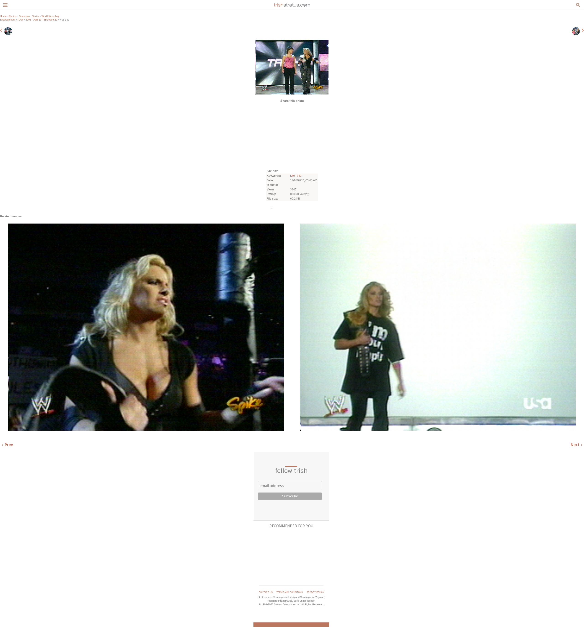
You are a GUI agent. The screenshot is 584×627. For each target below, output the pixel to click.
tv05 (292, 175)
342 (299, 175)
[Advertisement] (292, 135)
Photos (13, 16)
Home (3, 16)
